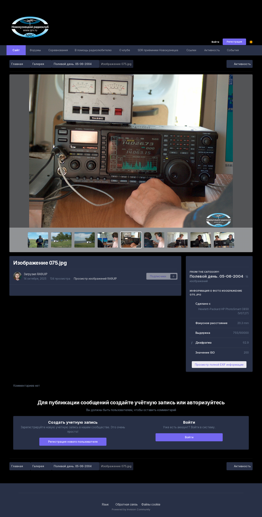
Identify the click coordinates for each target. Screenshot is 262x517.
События (233, 50)
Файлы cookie (150, 504)
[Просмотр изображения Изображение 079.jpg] (61, 240)
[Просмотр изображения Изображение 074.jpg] (154, 240)
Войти (215, 42)
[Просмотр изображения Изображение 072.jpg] (200, 240)
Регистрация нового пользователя (73, 441)
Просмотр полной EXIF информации (219, 364)
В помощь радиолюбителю (93, 50)
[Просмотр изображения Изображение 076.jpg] (108, 240)
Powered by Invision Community (131, 509)
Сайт (16, 50)
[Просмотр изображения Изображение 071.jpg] (224, 240)
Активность (212, 50)
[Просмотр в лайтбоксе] (131, 151)
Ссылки (191, 50)
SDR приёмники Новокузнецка (158, 50)
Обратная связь (126, 504)
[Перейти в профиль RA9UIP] (17, 276)
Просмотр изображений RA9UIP (95, 278)
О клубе (124, 50)
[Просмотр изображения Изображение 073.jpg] (177, 240)
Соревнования (58, 50)
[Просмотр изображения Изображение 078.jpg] (84, 240)
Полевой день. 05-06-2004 (216, 276)
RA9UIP (42, 274)
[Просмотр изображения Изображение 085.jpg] (38, 240)
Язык (106, 504)
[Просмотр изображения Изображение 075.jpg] (131, 240)
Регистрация (234, 41)
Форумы (35, 50)
